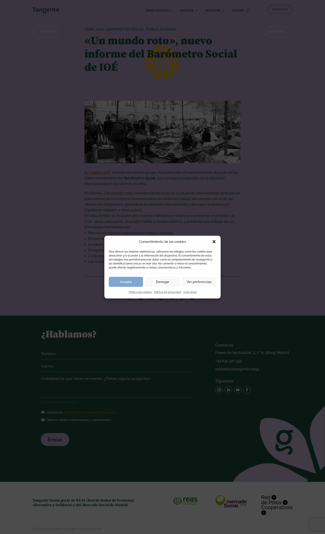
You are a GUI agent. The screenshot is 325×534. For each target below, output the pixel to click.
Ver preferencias (199, 282)
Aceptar (126, 282)
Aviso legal (190, 292)
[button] (214, 241)
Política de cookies (140, 292)
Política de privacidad (167, 292)
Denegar (162, 282)
